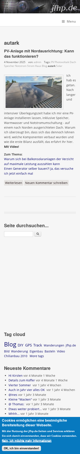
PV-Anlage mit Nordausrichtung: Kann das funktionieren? (39, 53)
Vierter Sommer (20, 385)
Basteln (50, 351)
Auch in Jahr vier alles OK (27, 390)
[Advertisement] (40, 285)
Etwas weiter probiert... (25, 409)
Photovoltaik (62, 62)
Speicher (9, 66)
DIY (20, 345)
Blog (44, 66)
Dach (73, 62)
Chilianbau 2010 (15, 356)
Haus (38, 66)
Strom (30, 66)
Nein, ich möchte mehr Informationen (26, 440)
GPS (28, 345)
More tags (37, 356)
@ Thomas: (17, 404)
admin (37, 62)
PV (52, 62)
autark (51, 66)
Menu (71, 21)
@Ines (13, 395)
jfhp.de (71, 345)
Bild (7, 351)
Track (37, 345)
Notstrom (20, 66)
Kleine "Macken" (20, 399)
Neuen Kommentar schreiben (46, 183)
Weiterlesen (14, 183)
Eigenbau (36, 351)
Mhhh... (14, 414)
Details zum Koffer (22, 380)
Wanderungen (54, 345)
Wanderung (19, 351)
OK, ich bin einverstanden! (21, 448)
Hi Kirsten (16, 376)
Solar (59, 66)
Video (61, 351)
